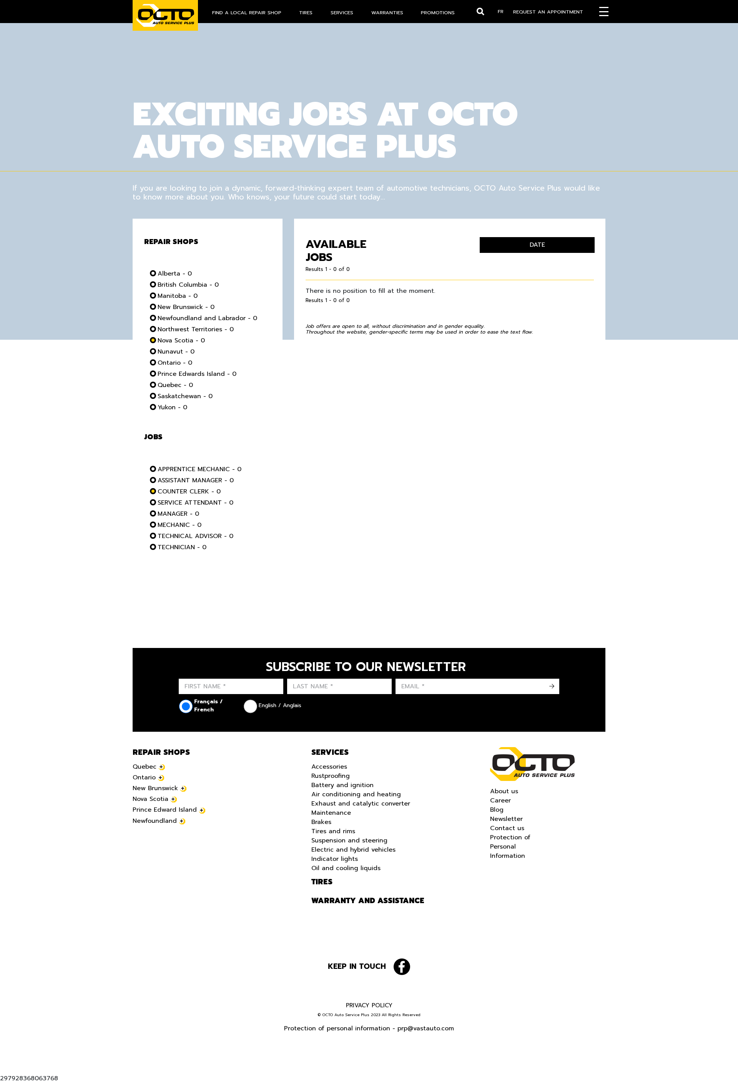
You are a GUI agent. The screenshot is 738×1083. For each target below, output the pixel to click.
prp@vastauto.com (425, 1028)
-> (552, 686)
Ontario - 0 (175, 362)
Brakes (321, 822)
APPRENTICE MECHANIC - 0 (199, 469)
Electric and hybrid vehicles (353, 849)
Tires (321, 882)
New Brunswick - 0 (186, 307)
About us (504, 791)
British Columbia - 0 (188, 284)
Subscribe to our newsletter (366, 667)
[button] (15, 1067)
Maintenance (331, 812)
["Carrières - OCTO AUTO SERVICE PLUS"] (165, 15)
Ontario (144, 777)
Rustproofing (330, 776)
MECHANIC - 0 (179, 525)
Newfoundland (155, 821)
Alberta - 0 (175, 273)
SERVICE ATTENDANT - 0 (195, 502)
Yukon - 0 (172, 407)
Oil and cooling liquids (346, 868)
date (537, 244)
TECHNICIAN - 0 (182, 547)
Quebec (144, 766)
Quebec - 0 (175, 385)
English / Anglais (280, 705)
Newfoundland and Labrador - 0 (207, 318)
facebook (402, 966)
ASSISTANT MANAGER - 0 (196, 480)
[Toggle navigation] (604, 11)
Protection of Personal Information (510, 846)
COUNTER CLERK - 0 (189, 491)
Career (500, 800)
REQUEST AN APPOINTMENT (548, 11)
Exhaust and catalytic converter (360, 803)
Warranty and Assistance (367, 900)
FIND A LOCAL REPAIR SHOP (246, 12)
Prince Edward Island (165, 809)
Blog (497, 809)
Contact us (507, 828)
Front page (532, 764)
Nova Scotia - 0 (181, 340)
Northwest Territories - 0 (196, 329)
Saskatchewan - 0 (185, 396)
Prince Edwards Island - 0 (197, 374)
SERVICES (342, 12)
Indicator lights (334, 859)
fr (501, 11)
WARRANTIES (387, 12)
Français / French (208, 706)
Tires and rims (333, 831)
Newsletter (506, 819)
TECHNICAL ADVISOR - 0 (195, 536)
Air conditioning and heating (356, 794)
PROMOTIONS (438, 12)
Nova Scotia (150, 799)
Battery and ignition (342, 785)
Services (330, 752)
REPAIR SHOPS (161, 752)
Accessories (329, 766)
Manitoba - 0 (178, 296)
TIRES (305, 12)
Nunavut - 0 (176, 351)
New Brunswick (155, 788)
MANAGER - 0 (178, 513)
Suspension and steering (349, 840)
